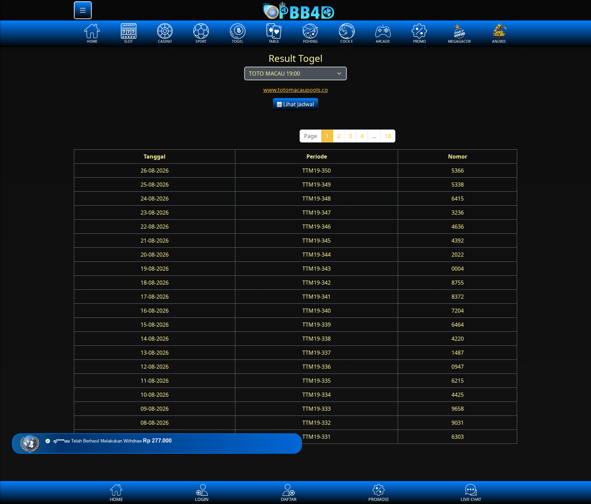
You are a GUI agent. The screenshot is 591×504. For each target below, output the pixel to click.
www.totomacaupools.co (295, 90)
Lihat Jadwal (298, 104)
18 (388, 136)
